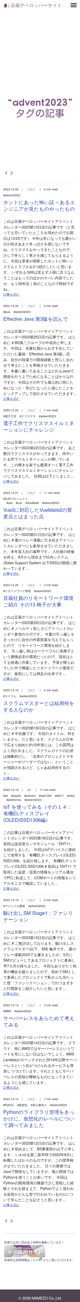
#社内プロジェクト (15, 499)
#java (6, 312)
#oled (70, 796)
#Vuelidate (32, 503)
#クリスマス (28, 416)
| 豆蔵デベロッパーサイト (34, 5)
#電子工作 (9, 416)
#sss (10, 503)
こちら (34, 1260)
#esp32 (16, 796)
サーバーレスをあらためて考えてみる (38, 1021)
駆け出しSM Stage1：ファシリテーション (38, 916)
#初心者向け (39, 1105)
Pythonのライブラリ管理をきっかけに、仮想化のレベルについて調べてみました (38, 1118)
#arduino (30, 796)
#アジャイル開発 (14, 906)
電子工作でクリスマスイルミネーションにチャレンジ (38, 426)
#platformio (14, 800)
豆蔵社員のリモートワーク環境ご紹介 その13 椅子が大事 (38, 601)
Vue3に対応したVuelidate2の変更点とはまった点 (37, 513)
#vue (19, 503)
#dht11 (59, 796)
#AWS (7, 1011)
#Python (8, 1105)
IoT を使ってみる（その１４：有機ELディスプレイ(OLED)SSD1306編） (37, 813)
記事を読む (11, 294)
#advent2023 (11, 195)
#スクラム (9, 696)
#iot (5, 796)
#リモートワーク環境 (17, 591)
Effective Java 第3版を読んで (35, 318)
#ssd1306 (45, 796)
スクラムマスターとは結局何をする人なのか (38, 706)
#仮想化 (22, 1105)
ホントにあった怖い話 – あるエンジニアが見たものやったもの (39, 205)
